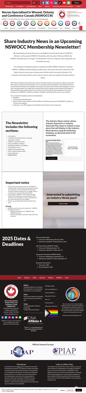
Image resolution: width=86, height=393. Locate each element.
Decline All (70, 390)
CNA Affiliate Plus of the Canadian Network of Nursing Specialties (34, 329)
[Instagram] (51, 2)
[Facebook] (43, 2)
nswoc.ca (19, 366)
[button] (20, 6)
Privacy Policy (10, 391)
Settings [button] (62, 390)
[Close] (84, 390)
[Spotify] (20, 317)
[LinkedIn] (55, 2)
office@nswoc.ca (13, 314)
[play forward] (81, 23)
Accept (79, 390)
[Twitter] (47, 2)
